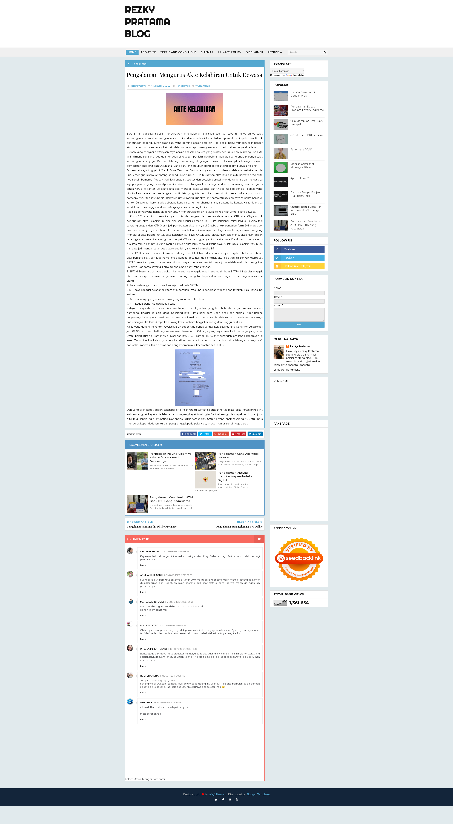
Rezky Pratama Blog (147, 22)
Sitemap (207, 52)
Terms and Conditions (178, 52)
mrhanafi (146, 702)
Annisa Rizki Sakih (151, 575)
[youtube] (237, 799)
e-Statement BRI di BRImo (307, 135)
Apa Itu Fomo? (299, 178)
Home (132, 52)
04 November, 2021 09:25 (179, 602)
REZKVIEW (275, 52)
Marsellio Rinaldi (152, 602)
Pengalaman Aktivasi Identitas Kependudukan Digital (236, 476)
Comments (202, 86)
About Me (148, 52)
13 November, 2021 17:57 (172, 625)
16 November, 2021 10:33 (183, 649)
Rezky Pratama (300, 346)
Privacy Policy (230, 52)
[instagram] (230, 799)
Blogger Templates (258, 794)
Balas (143, 565)
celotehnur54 (149, 551)
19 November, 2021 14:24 (173, 675)
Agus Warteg (149, 625)
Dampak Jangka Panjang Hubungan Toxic (306, 194)
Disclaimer (254, 52)
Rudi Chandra (149, 675)
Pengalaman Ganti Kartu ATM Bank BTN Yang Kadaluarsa (171, 499)
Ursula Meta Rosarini (154, 649)
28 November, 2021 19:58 (167, 702)
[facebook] (223, 799)
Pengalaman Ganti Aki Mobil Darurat (238, 455)
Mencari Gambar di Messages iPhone (302, 165)
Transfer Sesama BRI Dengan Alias (303, 94)
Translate (298, 75)
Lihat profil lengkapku (287, 369)
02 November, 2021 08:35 (174, 551)
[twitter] (216, 799)
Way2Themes (217, 794)
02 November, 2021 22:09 (178, 575)
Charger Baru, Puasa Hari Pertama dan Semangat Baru (305, 210)
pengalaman (140, 63)
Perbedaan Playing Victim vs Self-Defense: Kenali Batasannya (170, 457)
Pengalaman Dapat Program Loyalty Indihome (307, 108)
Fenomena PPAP (301, 149)
